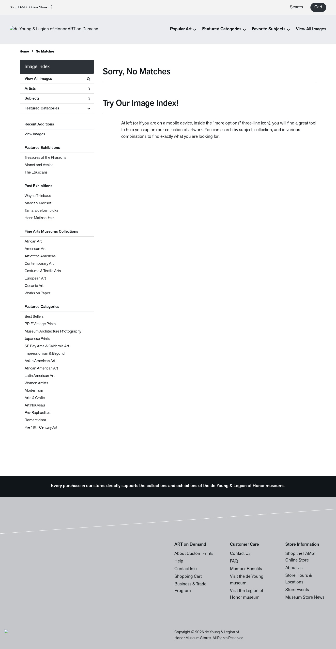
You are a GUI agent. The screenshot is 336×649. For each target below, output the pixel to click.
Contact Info (185, 569)
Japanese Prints (37, 339)
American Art (35, 249)
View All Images (311, 29)
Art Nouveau (35, 405)
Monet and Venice (39, 165)
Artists (30, 89)
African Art (33, 242)
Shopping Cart (188, 577)
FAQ (234, 561)
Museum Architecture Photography (53, 331)
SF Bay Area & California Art (47, 346)
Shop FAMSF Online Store (28, 7)
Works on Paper (37, 293)
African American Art (41, 368)
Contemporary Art (39, 264)
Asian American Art (40, 361)
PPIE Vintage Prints (40, 324)
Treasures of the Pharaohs (45, 158)
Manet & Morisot (38, 203)
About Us (294, 568)
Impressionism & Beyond (45, 354)
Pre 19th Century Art (41, 428)
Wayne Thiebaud (38, 196)
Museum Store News (304, 598)
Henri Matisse (39, 218)
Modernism (34, 391)
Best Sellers (34, 317)
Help (178, 561)
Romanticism (35, 420)
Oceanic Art (34, 286)
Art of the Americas (40, 256)
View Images (35, 134)
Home (24, 51)
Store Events (297, 590)
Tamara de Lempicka (41, 211)
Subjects (32, 99)
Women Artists (36, 383)
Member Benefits (246, 569)
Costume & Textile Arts (43, 271)
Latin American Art (40, 376)
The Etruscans (36, 173)
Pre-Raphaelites (37, 413)
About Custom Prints (193, 554)
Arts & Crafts (35, 398)
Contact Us (240, 554)
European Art (35, 279)
